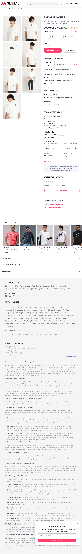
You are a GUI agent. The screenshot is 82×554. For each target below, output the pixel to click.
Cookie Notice (52, 289)
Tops (23, 315)
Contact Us (9, 286)
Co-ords (65, 313)
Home (5, 9)
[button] (70, 50)
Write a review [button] (62, 190)
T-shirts (13, 307)
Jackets (28, 307)
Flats (56, 315)
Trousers (59, 307)
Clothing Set (37, 318)
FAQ (16, 286)
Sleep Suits (9, 321)
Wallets (28, 318)
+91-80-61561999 (71, 357)
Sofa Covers (69, 324)
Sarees (27, 313)
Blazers (21, 307)
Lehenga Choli (43, 313)
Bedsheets (18, 321)
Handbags (8, 318)
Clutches (68, 315)
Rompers (65, 318)
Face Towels (20, 324)
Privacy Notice (40, 289)
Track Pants (50, 307)
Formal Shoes (49, 310)
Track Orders (36, 286)
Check (76, 64)
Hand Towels (9, 324)
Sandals (58, 310)
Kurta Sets (9, 310)
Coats (29, 315)
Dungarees (47, 318)
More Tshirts (6, 272)
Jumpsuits (16, 315)
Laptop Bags (19, 318)
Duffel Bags (18, 313)
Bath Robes (71, 321)
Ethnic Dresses (55, 313)
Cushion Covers (57, 324)
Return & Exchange (26, 289)
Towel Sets (31, 324)
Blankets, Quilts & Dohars (33, 321)
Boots (50, 315)
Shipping (46, 286)
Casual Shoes (37, 310)
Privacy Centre (65, 289)
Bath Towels (60, 321)
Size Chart (74, 31)
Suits (28, 310)
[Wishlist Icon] (67, 4)
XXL (73, 37)
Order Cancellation (58, 286)
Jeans (35, 307)
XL (66, 37)
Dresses (8, 315)
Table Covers (9, 326)
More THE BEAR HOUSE (11, 265)
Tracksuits (56, 318)
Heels (62, 315)
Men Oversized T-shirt (16, 9)
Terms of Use (25, 286)
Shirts (7, 307)
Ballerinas (42, 315)
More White (6, 258)
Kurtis (34, 313)
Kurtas (66, 307)
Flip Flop (66, 310)
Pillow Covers (49, 321)
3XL (46, 43)
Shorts (41, 307)
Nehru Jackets (19, 310)
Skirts (35, 315)
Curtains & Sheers (43, 324)
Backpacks (9, 313)
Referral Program (11, 289)
